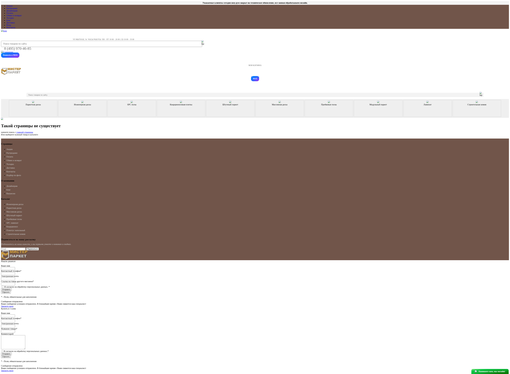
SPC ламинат (12, 223)
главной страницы (24, 132)
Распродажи (11, 8)
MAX (255, 79)
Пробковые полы (14, 219)
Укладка (10, 18)
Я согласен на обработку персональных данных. (27, 287)
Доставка (10, 23)
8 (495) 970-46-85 (17, 48)
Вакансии (10, 193)
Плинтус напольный (15, 230)
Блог (8, 20)
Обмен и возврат (14, 15)
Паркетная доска (14, 208)
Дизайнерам (11, 11)
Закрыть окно (7, 306)
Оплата (9, 13)
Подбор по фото (13, 175)
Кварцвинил (12, 226)
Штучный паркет (14, 215)
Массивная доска (14, 212)
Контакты (10, 27)
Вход (8, 25)
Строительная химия (15, 234)
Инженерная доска (14, 204)
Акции (9, 6)
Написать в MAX (10, 55)
